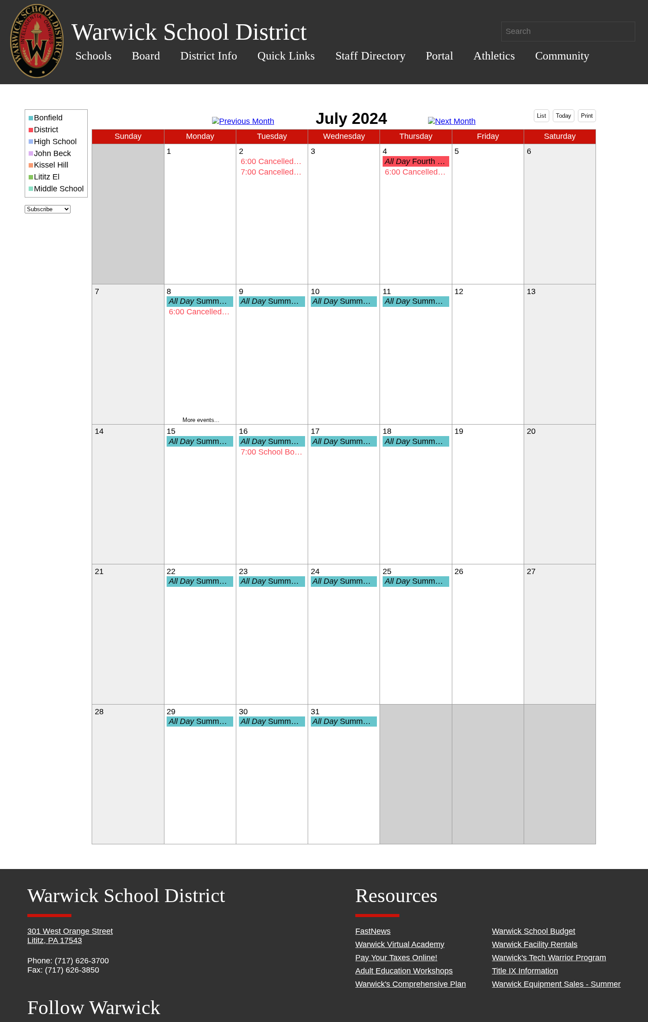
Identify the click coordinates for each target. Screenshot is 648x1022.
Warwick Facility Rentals (534, 944)
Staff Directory (370, 55)
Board (146, 55)
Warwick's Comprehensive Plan (410, 984)
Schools (93, 55)
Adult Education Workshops (404, 970)
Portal (439, 55)
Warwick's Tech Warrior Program (549, 957)
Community (562, 55)
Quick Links (286, 55)
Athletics (494, 55)
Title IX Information (525, 970)
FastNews (373, 931)
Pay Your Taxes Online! (396, 957)
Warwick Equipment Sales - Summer (556, 984)
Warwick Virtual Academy (399, 944)
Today (563, 115)
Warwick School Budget (533, 931)
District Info (208, 55)
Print (587, 115)
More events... (201, 420)
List (541, 115)
